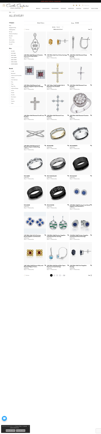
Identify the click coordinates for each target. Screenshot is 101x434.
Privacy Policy (18, 426)
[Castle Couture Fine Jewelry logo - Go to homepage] (15, 6)
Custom (78, 8)
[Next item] (67, 133)
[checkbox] (11, 51)
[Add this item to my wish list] (45, 55)
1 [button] (52, 275)
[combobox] (91, 5)
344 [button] (64, 275)
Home (10, 12)
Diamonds (46, 8)
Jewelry (63, 8)
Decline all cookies (10, 430)
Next (89, 29)
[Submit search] (82, 5)
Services (71, 8)
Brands (11, 68)
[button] (73, 5)
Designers (55, 8)
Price (10, 48)
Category (11, 22)
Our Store (94, 8)
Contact (86, 8)
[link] (50, 1)
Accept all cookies (20, 430)
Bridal (38, 8)
